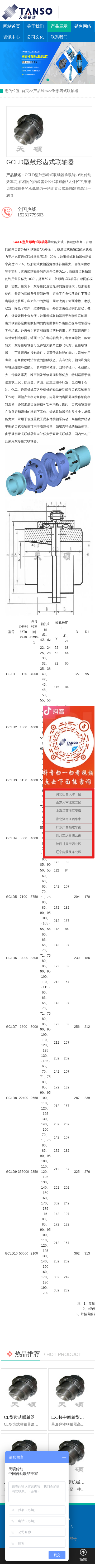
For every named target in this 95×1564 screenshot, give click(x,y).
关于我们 (35, 26)
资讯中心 (11, 37)
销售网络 (82, 26)
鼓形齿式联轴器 (65, 91)
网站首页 (11, 26)
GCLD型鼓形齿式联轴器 (30, 242)
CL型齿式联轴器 (19, 1417)
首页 (25, 91)
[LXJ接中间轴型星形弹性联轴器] (71, 1390)
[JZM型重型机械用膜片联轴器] (71, 1455)
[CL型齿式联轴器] (24, 1390)
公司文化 (35, 37)
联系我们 (59, 37)
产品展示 (59, 26)
